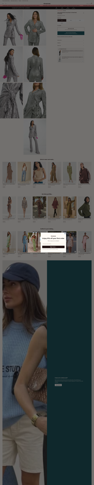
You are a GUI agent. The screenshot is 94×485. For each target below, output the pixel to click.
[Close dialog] (65, 233)
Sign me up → (53, 247)
